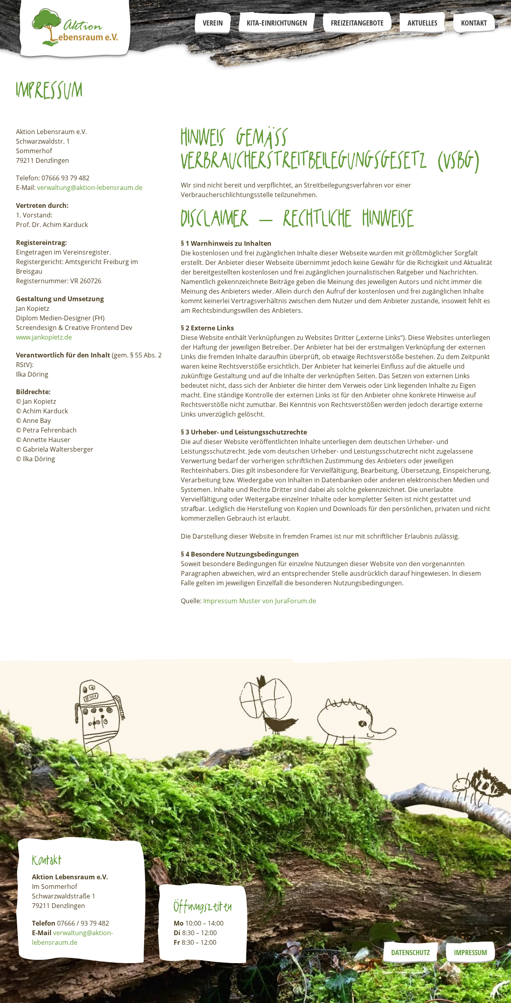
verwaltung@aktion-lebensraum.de (90, 187)
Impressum (470, 952)
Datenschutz (410, 952)
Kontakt (474, 23)
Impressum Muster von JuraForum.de (259, 600)
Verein (213, 23)
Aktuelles (422, 23)
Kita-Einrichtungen (277, 23)
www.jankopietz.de (44, 337)
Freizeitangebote (357, 23)
